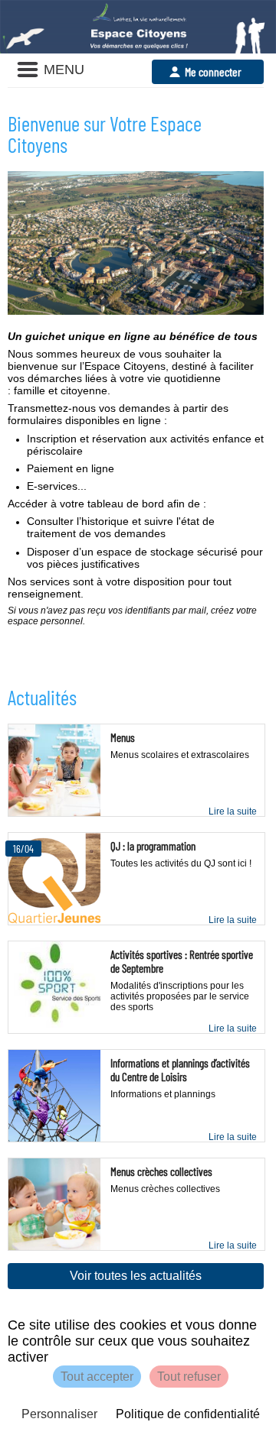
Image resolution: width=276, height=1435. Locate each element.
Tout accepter (97, 1376)
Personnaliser (59, 1413)
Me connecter (213, 71)
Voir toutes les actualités (136, 1275)
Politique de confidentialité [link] (188, 1413)
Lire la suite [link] (233, 811)
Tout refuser (189, 1376)
